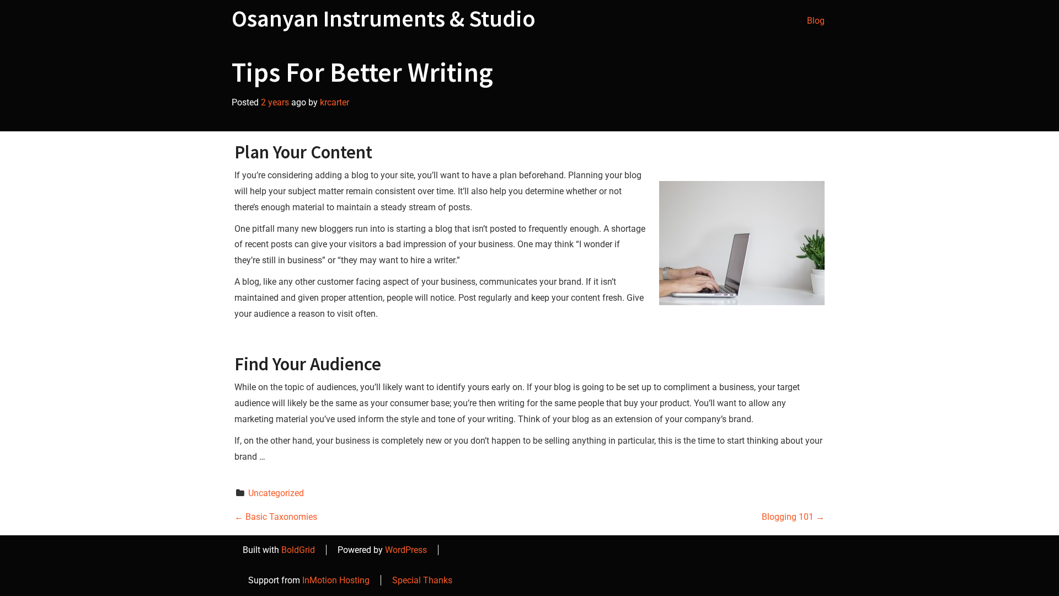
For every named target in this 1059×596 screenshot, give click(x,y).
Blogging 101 (793, 517)
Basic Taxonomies (275, 517)
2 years (275, 102)
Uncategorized (276, 493)
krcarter (334, 102)
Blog (816, 20)
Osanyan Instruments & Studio (384, 18)
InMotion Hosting (336, 580)
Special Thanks (422, 580)
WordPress (406, 550)
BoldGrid (298, 550)
